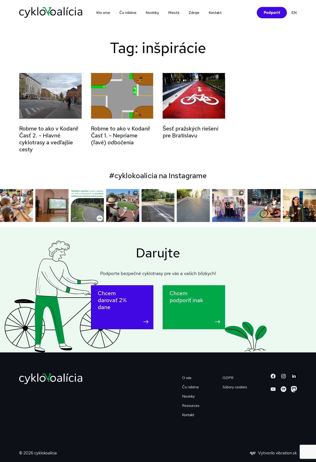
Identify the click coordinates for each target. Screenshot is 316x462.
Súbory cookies (235, 387)
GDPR (228, 377)
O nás (187, 377)
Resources (190, 405)
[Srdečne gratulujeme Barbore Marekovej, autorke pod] (299, 205)
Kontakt (215, 12)
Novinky (152, 12)
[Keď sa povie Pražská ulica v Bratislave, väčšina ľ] (158, 205)
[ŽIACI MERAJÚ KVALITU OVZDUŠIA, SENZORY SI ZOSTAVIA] (16, 205)
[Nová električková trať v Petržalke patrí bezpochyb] (87, 205)
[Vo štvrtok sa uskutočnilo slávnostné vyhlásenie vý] (51, 205)
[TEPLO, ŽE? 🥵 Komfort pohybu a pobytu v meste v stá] (193, 205)
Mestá (173, 12)
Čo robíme (190, 387)
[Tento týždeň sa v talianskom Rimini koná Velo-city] (228, 205)
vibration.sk (286, 453)
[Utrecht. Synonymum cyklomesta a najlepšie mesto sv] (264, 205)
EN (294, 12)
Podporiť (272, 12)
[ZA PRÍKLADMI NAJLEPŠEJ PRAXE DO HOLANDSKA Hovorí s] (122, 205)
